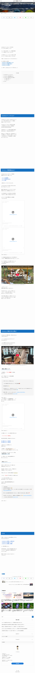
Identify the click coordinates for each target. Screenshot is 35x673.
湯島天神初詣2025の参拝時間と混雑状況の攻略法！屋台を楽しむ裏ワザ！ (13, 624)
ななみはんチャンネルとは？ (8, 74)
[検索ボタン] (34, 1)
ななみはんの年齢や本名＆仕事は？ (9, 77)
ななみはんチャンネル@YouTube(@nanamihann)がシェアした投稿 (13, 225)
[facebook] (16, 670)
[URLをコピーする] (31, 17)
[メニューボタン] (1, 1)
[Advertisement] (17, 26)
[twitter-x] (17, 670)
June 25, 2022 (15, 393)
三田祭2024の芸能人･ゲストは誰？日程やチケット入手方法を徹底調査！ (13, 630)
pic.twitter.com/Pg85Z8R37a (27, 495)
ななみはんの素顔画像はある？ (9, 76)
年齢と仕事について (8, 78)
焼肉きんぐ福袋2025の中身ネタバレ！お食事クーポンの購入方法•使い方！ (13, 626)
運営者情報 (17, 663)
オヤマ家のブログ (17, 1)
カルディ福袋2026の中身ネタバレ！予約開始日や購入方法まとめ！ (12, 622)
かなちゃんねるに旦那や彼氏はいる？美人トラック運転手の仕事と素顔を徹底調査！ (15, 628)
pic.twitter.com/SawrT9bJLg (21, 392)
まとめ (5, 81)
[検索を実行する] (33, 617)
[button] (3, 17)
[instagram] (18, 670)
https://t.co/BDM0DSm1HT (7, 490)
